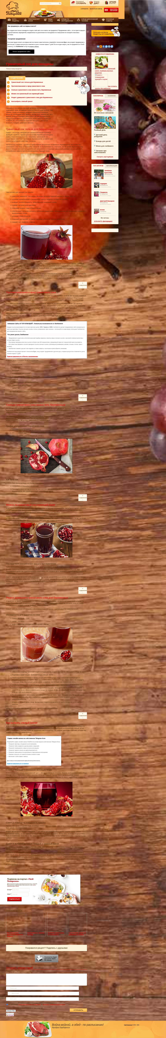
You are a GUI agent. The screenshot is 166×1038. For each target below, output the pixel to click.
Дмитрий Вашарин (107, 201)
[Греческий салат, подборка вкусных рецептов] (101, 68)
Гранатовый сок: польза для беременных (27, 82)
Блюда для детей (103, 141)
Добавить (103, 221)
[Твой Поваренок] (14, 9)
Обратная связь (96, 9)
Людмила (103, 192)
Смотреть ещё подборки (105, 157)
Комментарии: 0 (20, 73)
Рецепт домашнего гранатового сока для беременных (31, 97)
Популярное (98, 96)
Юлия (102, 210)
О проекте (84, 9)
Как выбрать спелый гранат (22, 101)
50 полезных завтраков (103, 113)
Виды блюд (50, 20)
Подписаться (14, 899)
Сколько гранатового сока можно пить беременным (31, 90)
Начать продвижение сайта (21, 51)
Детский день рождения (100, 135)
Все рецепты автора (109, 176)
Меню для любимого (104, 146)
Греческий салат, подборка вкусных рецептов (105, 71)
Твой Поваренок (128, 1025)
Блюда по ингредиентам (67, 20)
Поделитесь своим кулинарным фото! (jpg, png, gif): (24, 1008)
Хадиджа (103, 183)
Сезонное (112, 96)
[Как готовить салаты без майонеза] (101, 86)
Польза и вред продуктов (14, 68)
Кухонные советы (110, 20)
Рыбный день (100, 130)
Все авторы (105, 218)
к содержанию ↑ (83, 285)
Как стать (114, 10)
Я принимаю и (37, 1004)
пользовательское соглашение (29, 1004)
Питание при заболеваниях (100, 151)
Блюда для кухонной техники (89, 20)
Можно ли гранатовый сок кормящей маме (27, 94)
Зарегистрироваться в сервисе (18, 763)
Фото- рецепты (15, 20)
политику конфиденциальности (53, 1004)
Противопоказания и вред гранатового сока (28, 86)
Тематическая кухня (33, 20)
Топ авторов (98, 166)
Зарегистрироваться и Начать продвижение (22, 356)
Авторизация (111, 166)
